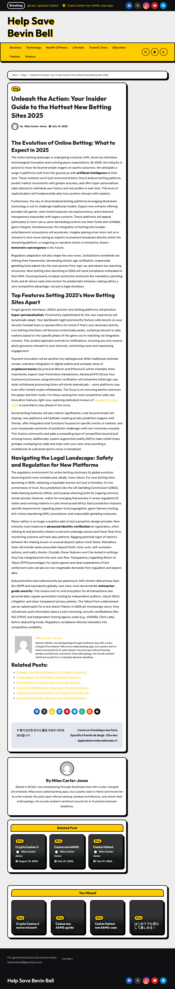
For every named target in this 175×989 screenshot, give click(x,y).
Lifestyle (78, 47)
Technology (33, 47)
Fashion (15, 56)
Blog (15, 88)
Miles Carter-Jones (35, 126)
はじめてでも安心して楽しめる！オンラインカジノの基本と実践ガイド (146, 929)
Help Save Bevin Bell (30, 26)
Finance (30, 56)
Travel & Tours (98, 47)
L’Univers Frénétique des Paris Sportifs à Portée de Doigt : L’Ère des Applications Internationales (93, 735)
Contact (67, 958)
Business (15, 47)
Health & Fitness (56, 47)
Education (119, 47)
